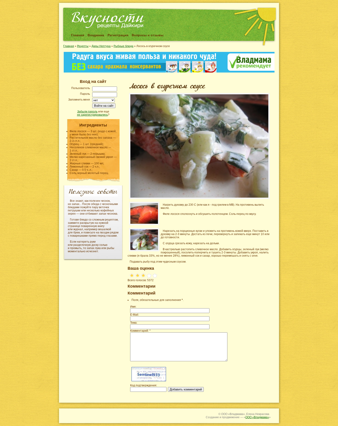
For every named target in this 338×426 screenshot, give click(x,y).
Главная (77, 35)
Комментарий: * (140, 330)
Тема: (133, 322)
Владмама (96, 35)
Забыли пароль (87, 111)
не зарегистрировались (92, 114)
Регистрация (118, 35)
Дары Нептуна (101, 46)
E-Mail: (134, 314)
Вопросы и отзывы (147, 35)
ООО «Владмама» (257, 417)
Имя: (133, 306)
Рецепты (83, 46)
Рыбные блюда (123, 46)
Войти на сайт (104, 105)
